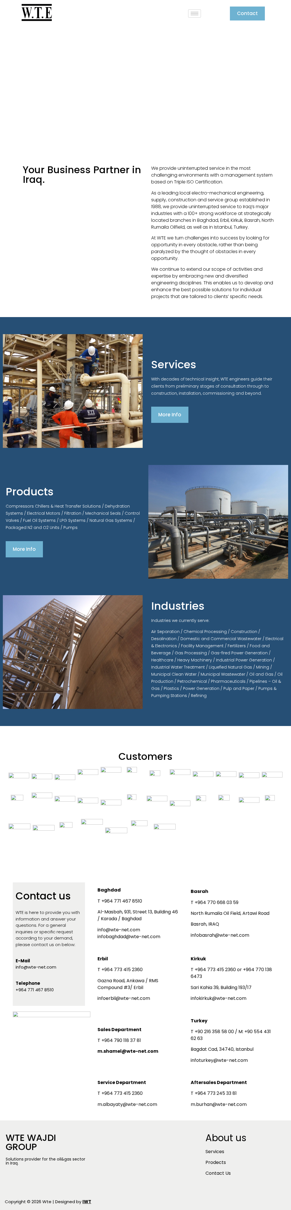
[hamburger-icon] (194, 13)
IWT (86, 1202)
